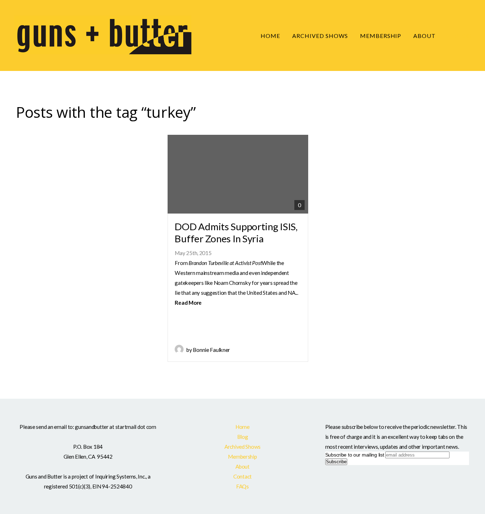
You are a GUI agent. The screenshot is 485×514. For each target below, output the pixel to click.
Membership (381, 35)
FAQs (242, 486)
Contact (242, 476)
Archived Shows (320, 35)
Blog (463, 35)
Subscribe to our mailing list (354, 455)
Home (270, 35)
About (425, 35)
